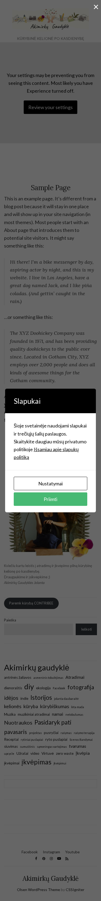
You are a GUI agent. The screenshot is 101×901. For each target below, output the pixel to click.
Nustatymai (50, 483)
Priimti (50, 499)
